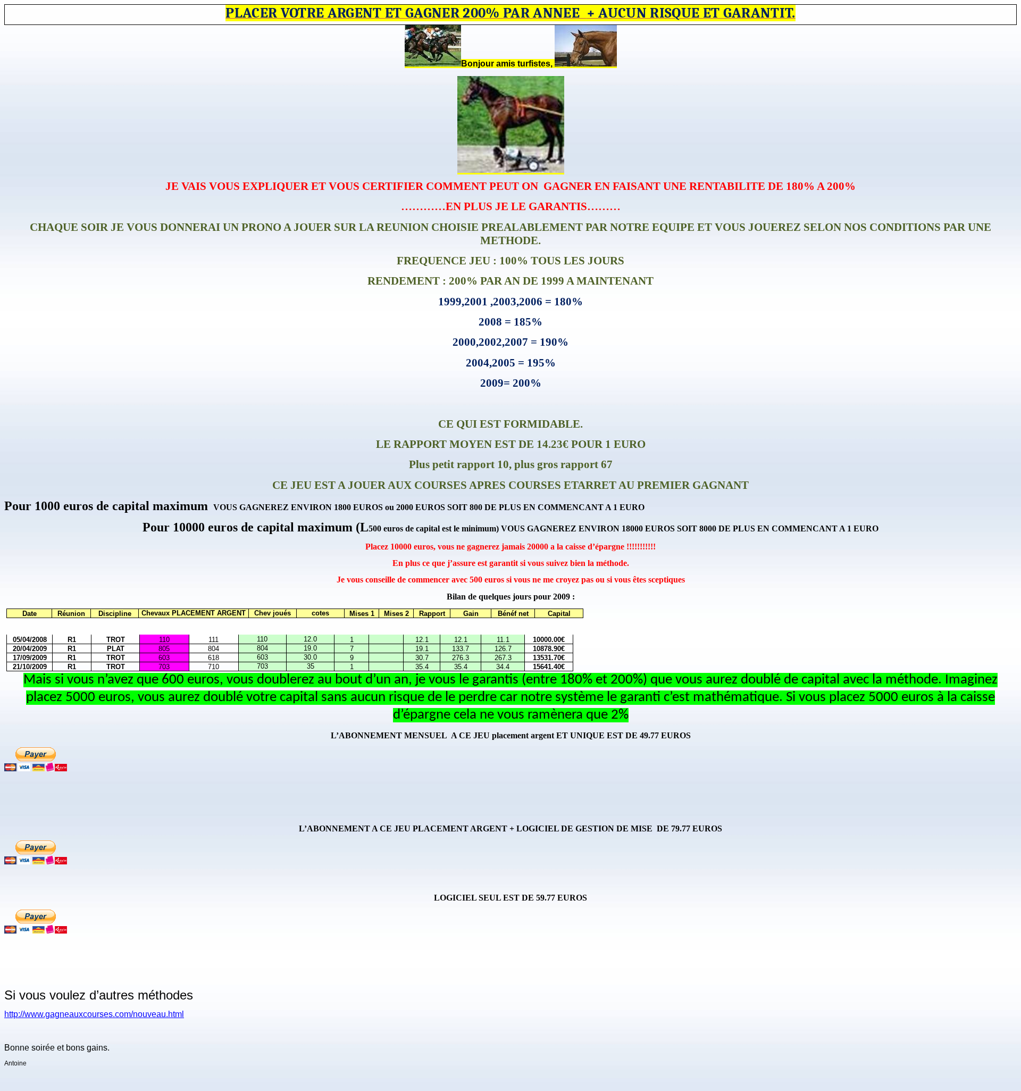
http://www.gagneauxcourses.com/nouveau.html (94, 1014)
